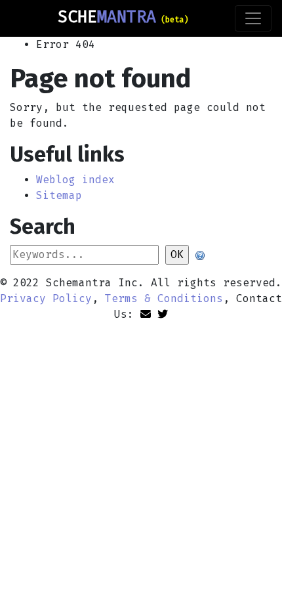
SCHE (123, 17)
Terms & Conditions (164, 298)
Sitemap (59, 195)
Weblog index (75, 179)
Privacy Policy (46, 298)
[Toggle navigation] (253, 18)
